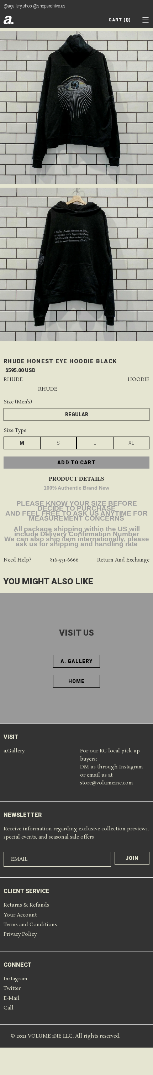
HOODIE (138, 380)
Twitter (12, 988)
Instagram (15, 978)
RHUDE (47, 389)
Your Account (20, 915)
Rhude (13, 380)
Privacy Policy (20, 934)
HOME (76, 681)
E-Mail (12, 998)
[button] (145, 20)
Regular (76, 414)
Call (9, 1008)
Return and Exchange (123, 560)
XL (131, 443)
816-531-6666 (64, 560)
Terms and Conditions (30, 924)
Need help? (18, 560)
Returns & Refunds (26, 905)
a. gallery (76, 661)
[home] (9, 20)
